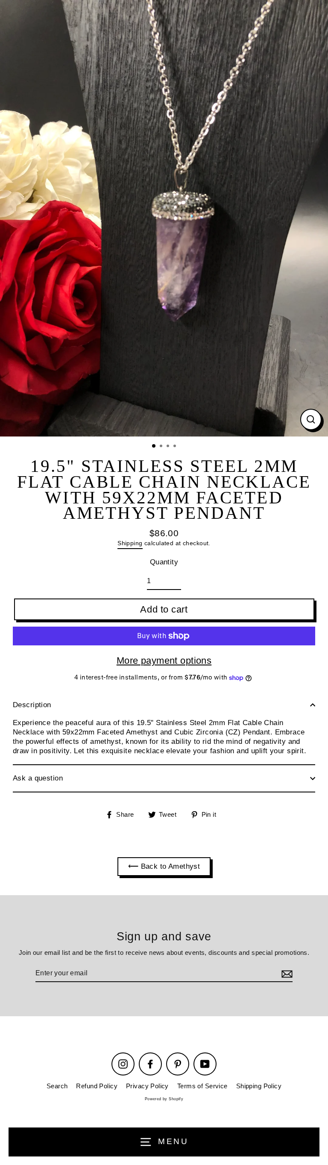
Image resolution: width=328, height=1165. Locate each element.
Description (32, 705)
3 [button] (169, 447)
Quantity (164, 562)
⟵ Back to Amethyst (164, 866)
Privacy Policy (147, 1086)
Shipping (129, 543)
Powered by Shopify (164, 1099)
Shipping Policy (258, 1086)
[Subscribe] (286, 974)
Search (57, 1086)
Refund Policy (96, 1086)
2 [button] (162, 447)
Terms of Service (202, 1086)
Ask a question (38, 778)
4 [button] (175, 447)
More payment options (164, 660)
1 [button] (154, 446)
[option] (164, 218)
